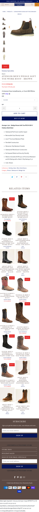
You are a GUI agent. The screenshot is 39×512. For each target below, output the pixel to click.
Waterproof (15, 170)
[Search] (32, 4)
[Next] (35, 27)
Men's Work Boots (22, 168)
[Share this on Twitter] (12, 177)
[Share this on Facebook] (17, 177)
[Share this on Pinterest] (21, 177)
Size (3, 96)
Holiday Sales (12, 168)
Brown (9, 170)
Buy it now (19, 118)
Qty (3, 104)
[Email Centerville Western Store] (24, 477)
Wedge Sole (22, 170)
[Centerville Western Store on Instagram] (21, 477)
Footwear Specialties (8, 71)
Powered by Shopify (27, 483)
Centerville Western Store (16, 483)
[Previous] (9, 27)
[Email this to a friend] (26, 177)
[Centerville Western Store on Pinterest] (18, 477)
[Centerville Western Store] (19, 4)
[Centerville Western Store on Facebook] (15, 477)
